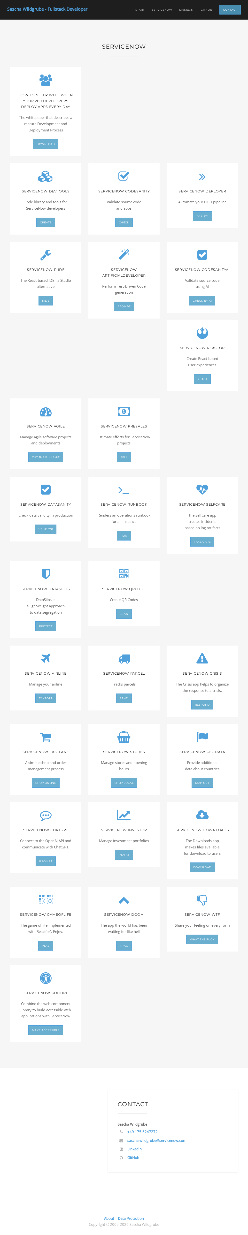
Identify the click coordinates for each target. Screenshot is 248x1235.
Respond (202, 704)
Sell (124, 457)
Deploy (202, 216)
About (109, 1218)
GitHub (206, 9)
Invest (124, 855)
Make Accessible (46, 1030)
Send (124, 698)
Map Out (202, 783)
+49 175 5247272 (142, 1131)
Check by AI (202, 300)
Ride (45, 300)
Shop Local (124, 783)
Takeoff (46, 698)
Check (124, 222)
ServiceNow (162, 9)
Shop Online (45, 783)
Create (45, 222)
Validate (46, 529)
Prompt (123, 306)
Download (46, 144)
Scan (124, 614)
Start (140, 9)
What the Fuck (202, 939)
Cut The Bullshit (46, 457)
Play (45, 945)
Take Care (202, 541)
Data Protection (131, 1218)
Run (124, 535)
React (202, 379)
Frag (124, 945)
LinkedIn (186, 9)
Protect (46, 626)
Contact (230, 9)
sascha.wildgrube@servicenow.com (156, 1140)
